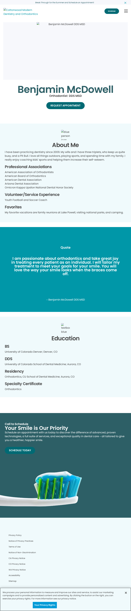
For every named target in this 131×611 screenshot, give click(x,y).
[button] (126, 11)
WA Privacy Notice (17, 569)
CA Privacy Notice (17, 558)
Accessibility (14, 575)
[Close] (125, 592)
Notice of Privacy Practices (21, 541)
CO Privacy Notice (17, 564)
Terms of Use (14, 546)
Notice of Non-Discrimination (22, 552)
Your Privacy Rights (44, 605)
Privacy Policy (15, 535)
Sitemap (12, 581)
